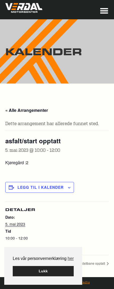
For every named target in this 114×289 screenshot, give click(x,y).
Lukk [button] (43, 271)
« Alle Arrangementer (26, 110)
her (71, 258)
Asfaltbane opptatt (92, 263)
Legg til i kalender (40, 187)
